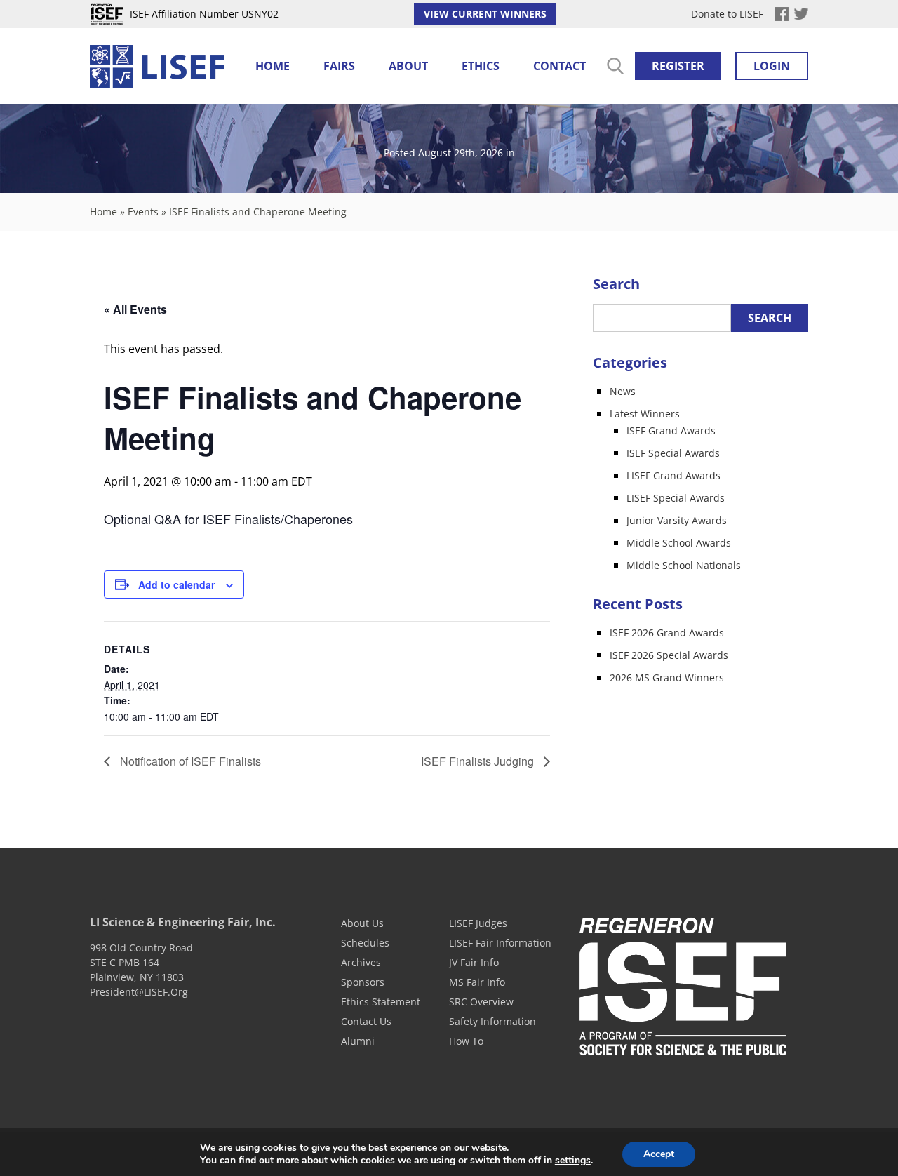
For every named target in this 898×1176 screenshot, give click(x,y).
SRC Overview (481, 1001)
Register (678, 66)
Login (771, 66)
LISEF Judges (478, 923)
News (623, 391)
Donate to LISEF (727, 13)
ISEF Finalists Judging (479, 761)
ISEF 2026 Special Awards (669, 655)
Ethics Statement (380, 1001)
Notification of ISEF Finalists (189, 761)
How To (466, 1041)
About (408, 66)
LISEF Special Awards (675, 498)
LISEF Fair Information (500, 942)
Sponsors (362, 982)
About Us (362, 923)
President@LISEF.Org (139, 991)
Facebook (782, 14)
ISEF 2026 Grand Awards (667, 632)
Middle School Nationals (683, 565)
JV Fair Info (474, 962)
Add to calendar (176, 584)
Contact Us (366, 1021)
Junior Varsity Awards (676, 520)
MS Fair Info (477, 982)
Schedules (365, 942)
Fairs (339, 66)
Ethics (481, 66)
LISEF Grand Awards (673, 475)
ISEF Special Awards (673, 453)
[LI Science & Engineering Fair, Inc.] (157, 67)
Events (143, 211)
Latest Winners (645, 413)
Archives (361, 962)
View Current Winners (485, 13)
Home (272, 66)
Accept (658, 1154)
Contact (559, 66)
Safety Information (492, 1021)
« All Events (135, 309)
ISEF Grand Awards (671, 430)
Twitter (801, 14)
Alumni (358, 1041)
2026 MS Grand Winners (667, 677)
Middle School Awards (678, 542)
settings (573, 1160)
